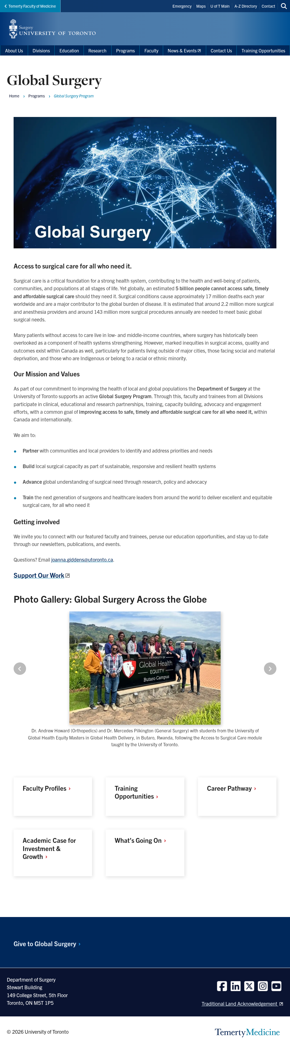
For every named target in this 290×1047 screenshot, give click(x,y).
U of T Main (220, 5)
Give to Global (46, 943)
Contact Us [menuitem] (221, 50)
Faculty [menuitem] (151, 50)
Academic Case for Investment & (49, 848)
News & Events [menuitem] (182, 50)
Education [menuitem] (69, 50)
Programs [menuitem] (125, 50)
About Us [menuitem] (14, 50)
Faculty (45, 788)
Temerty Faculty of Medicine (32, 5)
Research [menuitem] (97, 50)
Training (135, 792)
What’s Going (139, 840)
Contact (268, 5)
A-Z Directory (245, 5)
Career (230, 788)
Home (14, 95)
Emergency (181, 5)
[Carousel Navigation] (145, 668)
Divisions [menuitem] (41, 50)
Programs (36, 95)
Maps (201, 5)
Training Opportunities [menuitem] (263, 50)
